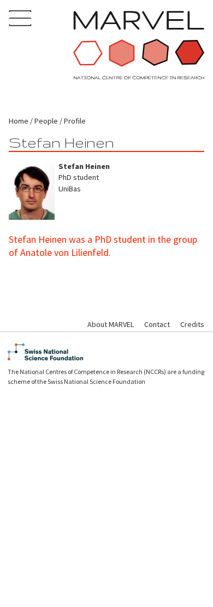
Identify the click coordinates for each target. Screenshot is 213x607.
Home (18, 121)
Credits (192, 324)
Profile (75, 121)
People (46, 121)
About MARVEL (110, 324)
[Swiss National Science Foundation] (106, 351)
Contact (157, 324)
